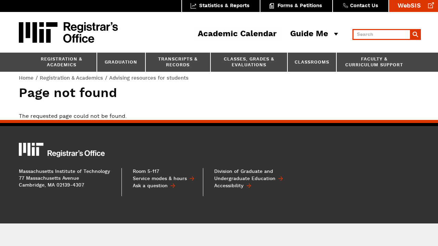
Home (26, 78)
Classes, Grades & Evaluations (249, 62)
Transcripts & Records (177, 62)
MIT (39, 32)
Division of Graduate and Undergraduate (244, 175)
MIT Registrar (90, 32)
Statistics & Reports (224, 6)
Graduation (121, 63)
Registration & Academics (61, 62)
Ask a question (150, 186)
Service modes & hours (160, 179)
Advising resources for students (149, 78)
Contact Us (364, 6)
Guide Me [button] (309, 34)
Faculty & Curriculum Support (374, 62)
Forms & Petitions (300, 6)
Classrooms (312, 63)
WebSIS (409, 6)
